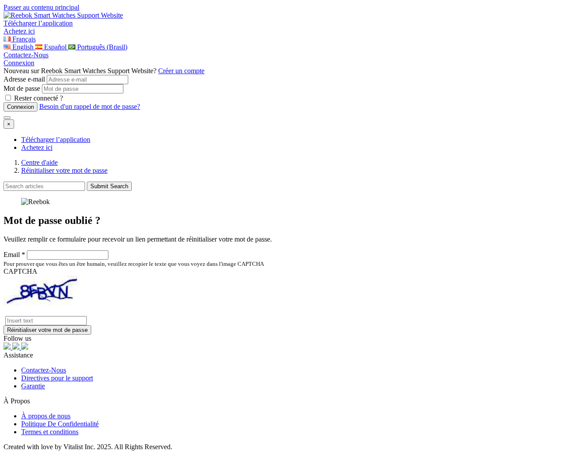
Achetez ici (36, 147)
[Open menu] (7, 117)
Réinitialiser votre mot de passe (64, 170)
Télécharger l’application (55, 139)
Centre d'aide (39, 162)
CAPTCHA (20, 271)
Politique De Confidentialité (60, 424)
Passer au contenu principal (41, 7)
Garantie (33, 386)
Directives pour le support (57, 378)
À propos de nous (45, 416)
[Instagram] (24, 347)
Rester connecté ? (38, 98)
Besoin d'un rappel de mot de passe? (89, 106)
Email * (14, 254)
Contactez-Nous (26, 55)
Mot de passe (22, 88)
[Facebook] (8, 347)
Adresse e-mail (24, 79)
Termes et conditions (49, 432)
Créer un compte (181, 70)
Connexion (19, 63)
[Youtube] (16, 347)
